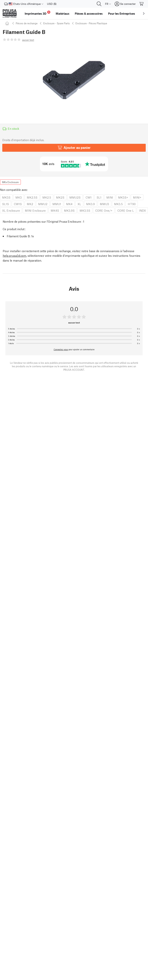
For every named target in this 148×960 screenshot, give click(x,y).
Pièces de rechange (27, 23)
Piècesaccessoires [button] (89, 13)
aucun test (28, 39)
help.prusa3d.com (14, 255)
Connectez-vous (61, 349)
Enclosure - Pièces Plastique (91, 23)
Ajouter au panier (77, 147)
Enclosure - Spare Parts (56, 23)
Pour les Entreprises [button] (121, 13)
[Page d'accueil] (7, 23)
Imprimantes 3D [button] (37, 13)
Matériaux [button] (62, 13)
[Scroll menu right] (144, 13)
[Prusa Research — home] (9, 13)
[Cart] (141, 4)
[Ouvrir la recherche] (99, 4)
